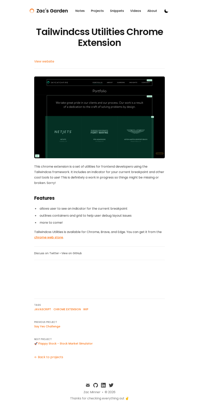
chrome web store (48, 237)
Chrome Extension (67, 309)
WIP (85, 309)
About (152, 11)
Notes (80, 11)
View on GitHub (71, 253)
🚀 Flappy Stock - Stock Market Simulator (63, 343)
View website (44, 61)
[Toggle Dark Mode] (166, 11)
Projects (97, 11)
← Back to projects (48, 357)
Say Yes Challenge (47, 326)
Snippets (117, 11)
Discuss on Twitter (46, 253)
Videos (135, 11)
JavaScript (42, 309)
